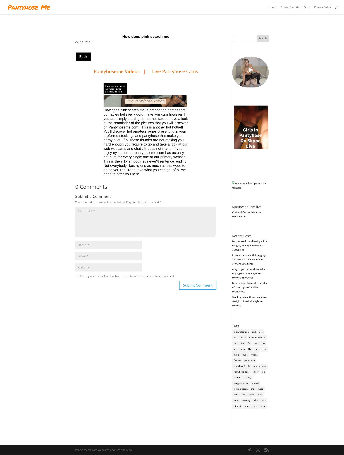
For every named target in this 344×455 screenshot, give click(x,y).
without (237, 406)
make (236, 354)
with (264, 400)
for (249, 343)
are (261, 331)
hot (255, 343)
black (243, 337)
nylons (254, 354)
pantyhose (249, 360)
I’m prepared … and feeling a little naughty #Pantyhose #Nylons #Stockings (249, 245)
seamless (238, 377)
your (263, 406)
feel (242, 343)
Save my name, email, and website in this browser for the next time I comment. (127, 276)
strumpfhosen (241, 388)
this (243, 394)
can (235, 343)
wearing (246, 400)
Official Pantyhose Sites (295, 7)
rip (263, 371)
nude (245, 354)
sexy (249, 377)
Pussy (256, 371)
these (260, 388)
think (236, 394)
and (254, 331)
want (260, 394)
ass (235, 337)
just (235, 349)
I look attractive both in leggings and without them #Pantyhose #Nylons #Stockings (249, 259)
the (252, 388)
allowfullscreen (241, 331)
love (264, 349)
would (247, 406)
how (263, 343)
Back (83, 56)
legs (243, 349)
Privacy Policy (322, 7)
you (255, 406)
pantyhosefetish (242, 366)
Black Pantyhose (257, 337)
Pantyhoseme (260, 366)
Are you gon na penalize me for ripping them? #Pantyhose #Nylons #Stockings (248, 273)
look (257, 349)
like (250, 349)
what (256, 400)
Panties (237, 360)
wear (236, 400)
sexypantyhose (241, 383)
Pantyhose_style (242, 371)
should (255, 383)
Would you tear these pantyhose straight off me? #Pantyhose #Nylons (249, 301)
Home (272, 7)
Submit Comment (197, 285)
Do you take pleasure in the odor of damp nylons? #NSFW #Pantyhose (249, 287)
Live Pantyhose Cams (175, 71)
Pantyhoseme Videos (117, 71)
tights (251, 394)
